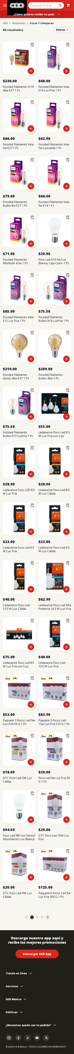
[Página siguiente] (47, 917)
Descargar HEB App (37, 954)
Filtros (60, 29)
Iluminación (19, 23)
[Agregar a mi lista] (32, 44)
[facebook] (18, 1038)
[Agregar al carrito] (31, 71)
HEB (5, 23)
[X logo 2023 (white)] (46, 1038)
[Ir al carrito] (68, 5)
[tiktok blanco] (27, 1038)
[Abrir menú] (5, 5)
